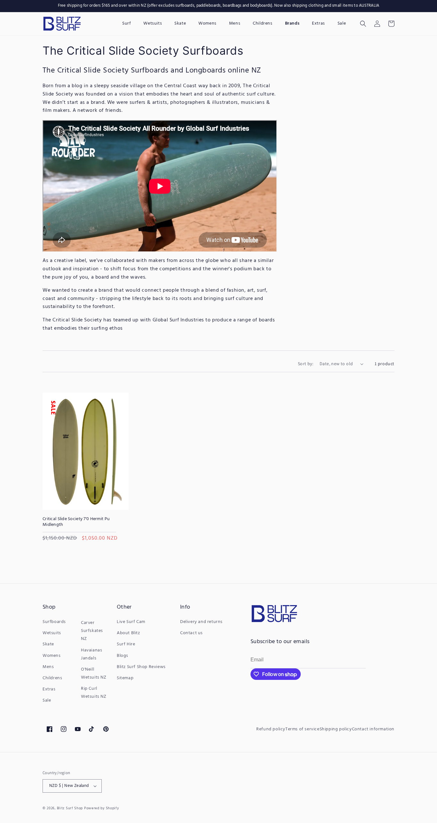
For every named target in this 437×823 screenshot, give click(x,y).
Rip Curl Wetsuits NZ (94, 692)
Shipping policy (336, 729)
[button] (363, 24)
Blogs (122, 655)
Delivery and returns (201, 622)
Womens (52, 655)
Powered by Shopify (101, 808)
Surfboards (54, 622)
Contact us (191, 633)
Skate (48, 644)
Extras (49, 689)
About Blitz (128, 633)
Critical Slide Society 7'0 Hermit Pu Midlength (76, 522)
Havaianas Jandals (91, 654)
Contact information (373, 729)
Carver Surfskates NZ (92, 630)
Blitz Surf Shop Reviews (141, 667)
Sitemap (125, 678)
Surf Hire (126, 644)
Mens (48, 667)
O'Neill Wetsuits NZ (94, 673)
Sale (47, 700)
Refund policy (270, 729)
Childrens (52, 678)
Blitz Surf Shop (70, 808)
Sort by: (305, 363)
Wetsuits (52, 633)
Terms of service (302, 729)
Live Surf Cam (131, 622)
